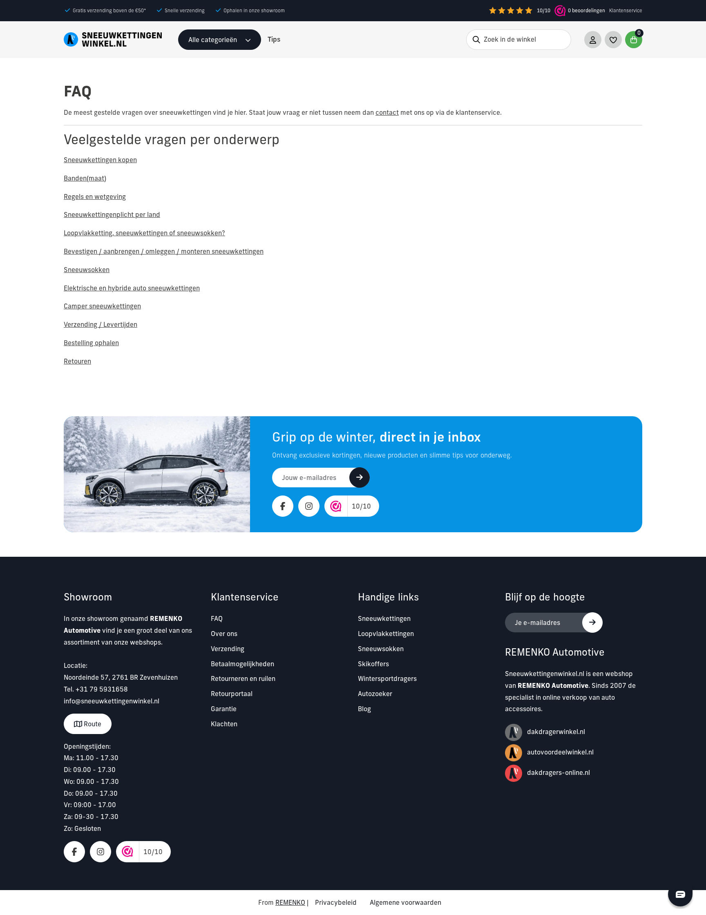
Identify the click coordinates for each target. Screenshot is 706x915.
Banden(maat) (85, 178)
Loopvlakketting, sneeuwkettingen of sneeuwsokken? (144, 233)
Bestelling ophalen (91, 343)
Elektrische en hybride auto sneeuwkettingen (132, 288)
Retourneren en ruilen (243, 678)
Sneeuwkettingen (384, 618)
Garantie (224, 709)
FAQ (217, 618)
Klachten (224, 724)
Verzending (227, 649)
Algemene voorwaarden (405, 902)
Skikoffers (373, 664)
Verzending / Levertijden (100, 324)
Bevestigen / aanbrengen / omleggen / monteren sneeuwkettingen (164, 251)
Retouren (77, 361)
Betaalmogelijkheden (242, 664)
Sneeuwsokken (86, 270)
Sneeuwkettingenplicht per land (112, 214)
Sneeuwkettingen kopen (100, 160)
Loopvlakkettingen (386, 633)
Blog (364, 709)
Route (91, 724)
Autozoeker (375, 694)
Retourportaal (231, 694)
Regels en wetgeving (95, 196)
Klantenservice (625, 10)
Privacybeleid (336, 902)
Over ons (224, 633)
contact (387, 112)
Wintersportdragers (387, 678)
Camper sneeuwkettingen (102, 306)
